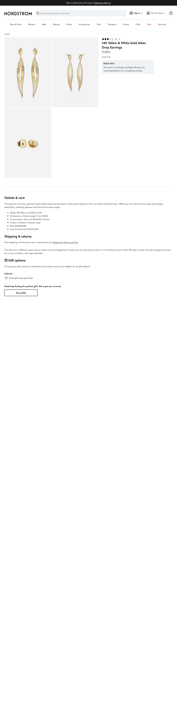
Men (44, 24)
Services (162, 24)
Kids (99, 24)
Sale (149, 24)
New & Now (15, 24)
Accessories (84, 24)
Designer (112, 24)
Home (126, 24)
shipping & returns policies (65, 242)
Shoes (69, 24)
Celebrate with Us (102, 2)
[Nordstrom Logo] (18, 13)
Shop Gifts (21, 292)
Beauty (56, 24)
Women (31, 24)
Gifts (138, 24)
